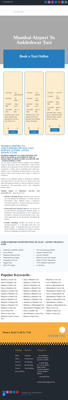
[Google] (52, 2)
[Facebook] (45, 2)
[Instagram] (49, 2)
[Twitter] (62, 2)
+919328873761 (56, 335)
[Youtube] (59, 2)
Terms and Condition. (27, 394)
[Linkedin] (56, 2)
